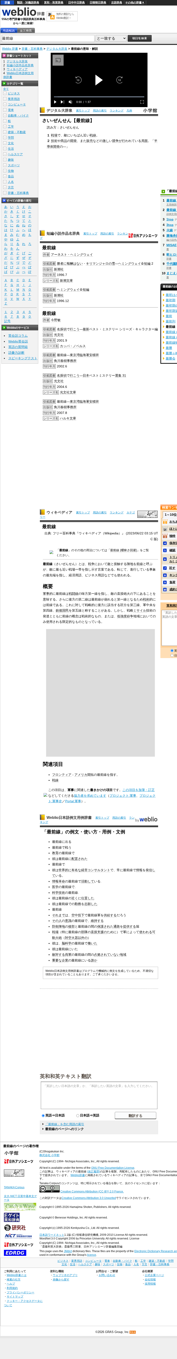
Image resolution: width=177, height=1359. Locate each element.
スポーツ (14, 165)
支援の (102, 932)
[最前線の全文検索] (25, 30)
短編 (147, 263)
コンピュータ (17, 104)
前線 (139, 564)
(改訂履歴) (93, 1171)
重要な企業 (60, 960)
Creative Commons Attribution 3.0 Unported (89, 1198)
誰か (94, 960)
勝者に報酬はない (70, 263)
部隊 (84, 932)
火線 (169, 230)
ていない (113, 954)
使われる (145, 932)
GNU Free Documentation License (112, 1167)
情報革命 (58, 881)
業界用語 (14, 99)
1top (170, 219)
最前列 (170, 321)
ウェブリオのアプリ (65, 1275)
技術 (54, 141)
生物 (11, 171)
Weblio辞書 (78, 1175)
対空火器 (71, 938)
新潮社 (59, 269)
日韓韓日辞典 (98, 2)
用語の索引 (100, 110)
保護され (103, 926)
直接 (94, 932)
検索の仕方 (14, 1279)
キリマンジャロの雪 (100, 263)
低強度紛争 (125, 616)
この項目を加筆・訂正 (138, 790)
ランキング (117, 110)
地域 (123, 954)
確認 (172, 550)
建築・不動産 (17, 132)
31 (124, 375)
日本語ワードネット (51, 1234)
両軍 (68, 954)
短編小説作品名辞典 (63, 233)
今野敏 (56, 320)
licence (91, 1254)
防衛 (55, 926)
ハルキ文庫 (68, 418)
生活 (11, 148)
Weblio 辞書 (10, 48)
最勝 (169, 348)
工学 (11, 126)
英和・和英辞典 (53, 2)
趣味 (11, 159)
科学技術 (58, 892)
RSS (133, 1332)
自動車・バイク (18, 115)
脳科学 (66, 943)
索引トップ (83, 110)
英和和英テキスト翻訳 (65, 1075)
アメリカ (80, 774)
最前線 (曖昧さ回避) (123, 550)
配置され (77, 859)
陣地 (130, 564)
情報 (139, 870)
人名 (11, 182)
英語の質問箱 (18, 347)
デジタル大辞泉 (56, 48)
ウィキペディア (59, 512)
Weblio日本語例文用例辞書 (69, 818)
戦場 (54, 135)
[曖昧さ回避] (51, 553)
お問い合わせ (107, 1275)
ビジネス (14, 93)
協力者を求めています (90, 795)
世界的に (65, 870)
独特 (172, 536)
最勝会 (170, 358)
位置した (87, 898)
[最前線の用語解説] (8, 30)
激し (106, 141)
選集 (118, 375)
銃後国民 (62, 610)
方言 (11, 187)
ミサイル (139, 610)
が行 (122, 141)
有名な (76, 870)
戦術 (146, 599)
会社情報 (150, 1279)
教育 (55, 853)
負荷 (172, 582)
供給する (110, 915)
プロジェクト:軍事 (122, 795)
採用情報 (150, 1283)
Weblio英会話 (18, 341)
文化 (11, 143)
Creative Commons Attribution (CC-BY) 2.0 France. (92, 1191)
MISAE (171, 245)
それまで (58, 915)
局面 (144, 141)
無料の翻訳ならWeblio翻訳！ (65, 16)
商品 (64, 141)
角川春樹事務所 (65, 361)
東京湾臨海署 (79, 355)
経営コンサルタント (95, 870)
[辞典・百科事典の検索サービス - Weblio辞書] (23, 15)
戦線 (93, 135)
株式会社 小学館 (49, 1155)
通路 (116, 926)
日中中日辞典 (76, 2)
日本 (86, 375)
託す (172, 568)
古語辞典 (116, 2)
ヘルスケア (15, 154)
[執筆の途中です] (45, 795)
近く (74, 898)
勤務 (78, 904)
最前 (169, 316)
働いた (92, 943)
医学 (55, 887)
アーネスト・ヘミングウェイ (72, 254)
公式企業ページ (154, 1275)
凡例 (129, 110)
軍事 (46, 593)
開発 (73, 141)
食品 (11, 176)
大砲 (58, 938)
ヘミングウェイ (129, 263)
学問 (11, 137)
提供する (129, 926)
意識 (68, 921)
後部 (71, 926)
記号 (7, 321)
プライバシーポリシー (20, 1292)
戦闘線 (73, 593)
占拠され (100, 954)
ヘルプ (11, 1283)
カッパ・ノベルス (73, 346)
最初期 (170, 300)
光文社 (59, 335)
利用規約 (12, 1287)
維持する (97, 921)
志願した (90, 904)
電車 (11, 110)
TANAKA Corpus (14, 1187)
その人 (57, 921)
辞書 (7, 2)
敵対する (58, 954)
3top (170, 225)
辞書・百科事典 (32, 48)
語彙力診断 (16, 352)
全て (6, 89)
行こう (75, 329)
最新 (86, 329)
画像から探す (61, 1279)
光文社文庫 (68, 392)
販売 (89, 141)
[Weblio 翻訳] (51, 16)
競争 (115, 141)
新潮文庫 (66, 280)
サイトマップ (15, 1296)
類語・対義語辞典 (28, 2)
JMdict (68, 1251)
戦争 (91, 564)
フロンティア (61, 774)
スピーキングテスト (22, 358)
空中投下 (77, 915)
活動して (87, 881)
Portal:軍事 (73, 801)
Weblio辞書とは (17, 1275)
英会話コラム (18, 335)
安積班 (94, 355)
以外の (83, 938)
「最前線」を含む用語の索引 (64, 1124)
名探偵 (62, 329)
